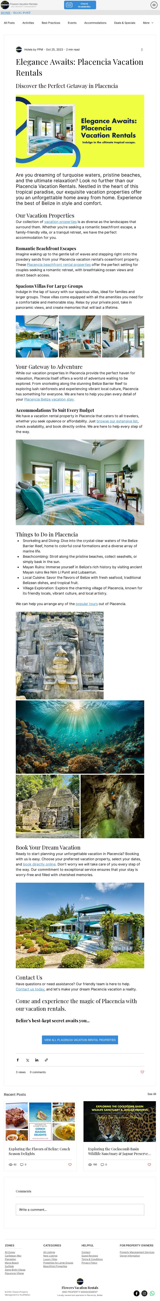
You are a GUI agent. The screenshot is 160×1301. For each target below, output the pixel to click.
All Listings (49, 1252)
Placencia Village (14, 1273)
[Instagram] (144, 1293)
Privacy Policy (89, 1262)
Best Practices (51, 22)
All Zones (10, 1252)
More (146, 22)
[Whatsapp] (152, 1293)
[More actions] (142, 49)
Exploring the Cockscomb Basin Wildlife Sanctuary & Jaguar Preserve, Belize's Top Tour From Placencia (118, 1151)
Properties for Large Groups (58, 1262)
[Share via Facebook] (18, 1060)
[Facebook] (137, 1293)
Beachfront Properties (55, 1266)
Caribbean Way (13, 1255)
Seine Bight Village (15, 1269)
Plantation (10, 1259)
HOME (6, 13)
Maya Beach (12, 1262)
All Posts (9, 22)
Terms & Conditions (92, 1259)
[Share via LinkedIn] (37, 1060)
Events (72, 22)
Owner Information (130, 1255)
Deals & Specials (124, 22)
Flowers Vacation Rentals (23, 4)
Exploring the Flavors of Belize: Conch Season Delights (39, 1151)
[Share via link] (46, 1060)
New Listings (50, 1255)
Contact (86, 1252)
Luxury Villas (50, 1259)
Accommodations (95, 22)
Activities (28, 22)
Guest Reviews (90, 1255)
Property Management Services (137, 1252)
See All (152, 1094)
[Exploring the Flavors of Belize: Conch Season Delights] (40, 1121)
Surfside (9, 1266)
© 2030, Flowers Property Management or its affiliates (17, 1293)
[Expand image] (37, 336)
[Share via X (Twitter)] (27, 1060)
